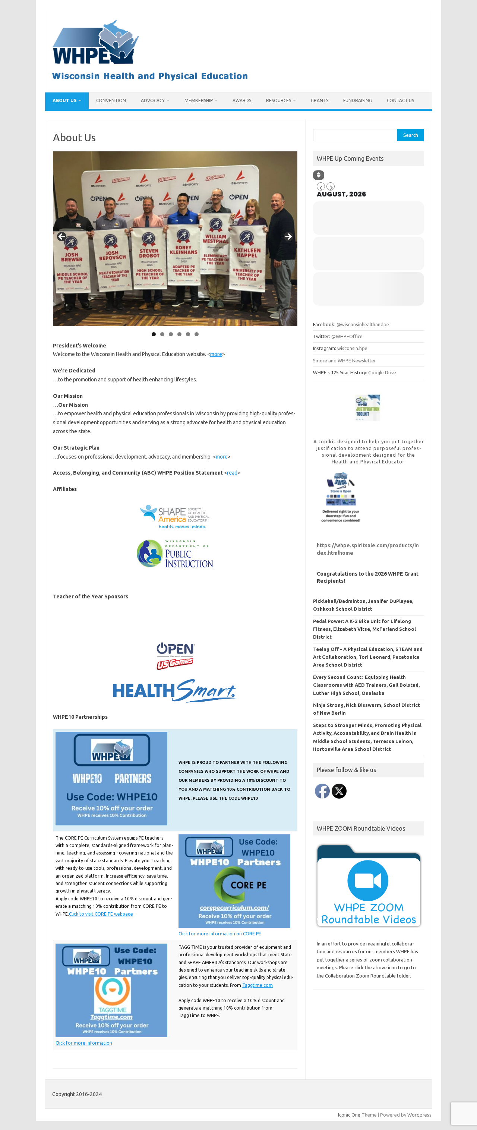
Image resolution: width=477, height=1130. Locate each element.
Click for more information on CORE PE (220, 933)
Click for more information (84, 1043)
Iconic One (349, 1114)
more (216, 354)
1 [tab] (154, 334)
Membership (198, 100)
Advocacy (153, 100)
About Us (64, 100)
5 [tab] (188, 334)
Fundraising (357, 100)
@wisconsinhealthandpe (363, 324)
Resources (278, 100)
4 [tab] (179, 334)
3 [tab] (171, 334)
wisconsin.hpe (352, 348)
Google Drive (382, 372)
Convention (111, 100)
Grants (319, 100)
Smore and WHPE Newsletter (344, 360)
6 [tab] (197, 334)
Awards (242, 100)
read (232, 473)
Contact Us (400, 100)
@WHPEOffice (347, 336)
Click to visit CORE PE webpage (101, 914)
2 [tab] (162, 334)
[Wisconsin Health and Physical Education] (150, 79)
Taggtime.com (257, 985)
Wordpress (419, 1114)
